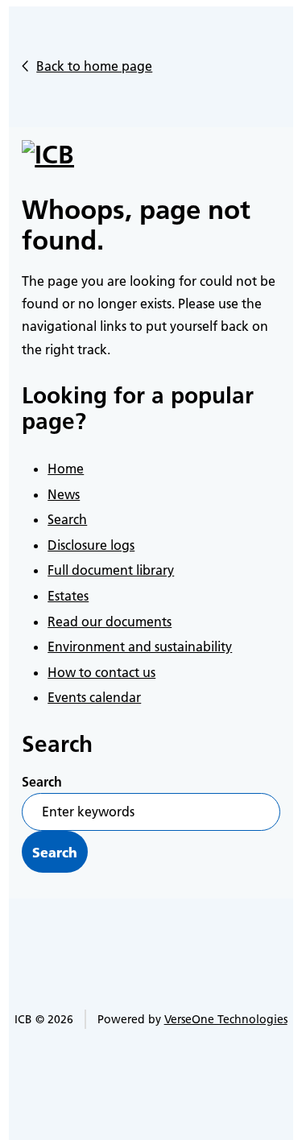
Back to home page (94, 66)
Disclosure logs (91, 545)
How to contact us (101, 672)
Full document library (111, 570)
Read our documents (110, 621)
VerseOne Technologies (226, 1019)
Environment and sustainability (140, 646)
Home (66, 469)
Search (67, 519)
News (64, 494)
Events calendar (94, 697)
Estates (68, 596)
